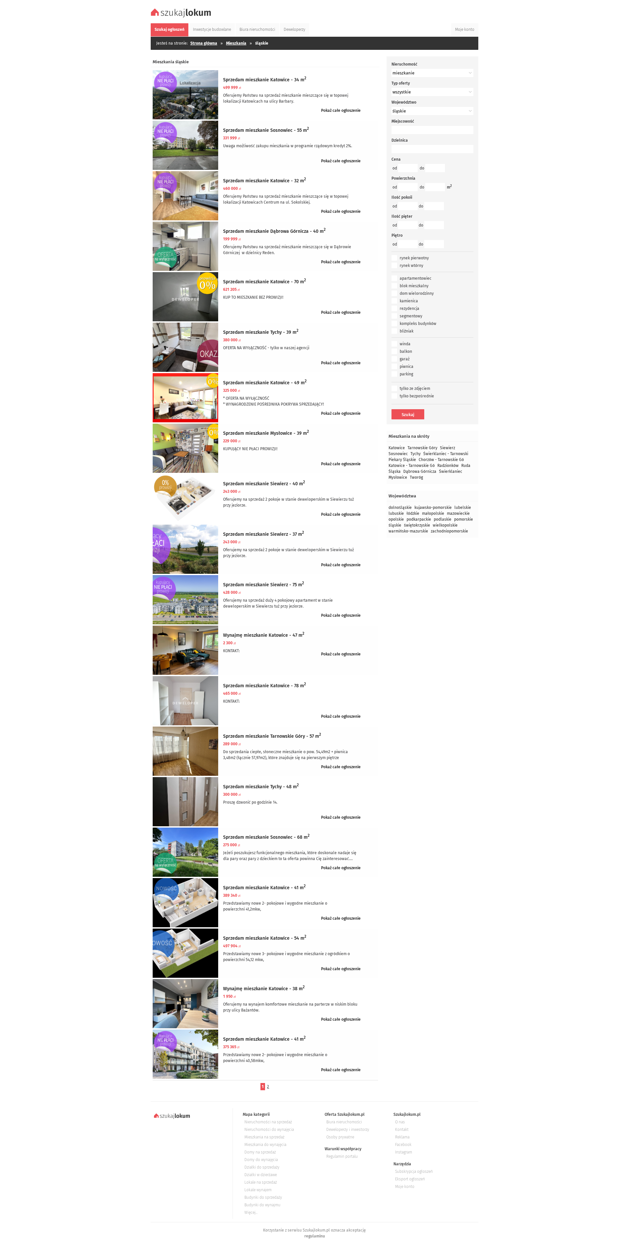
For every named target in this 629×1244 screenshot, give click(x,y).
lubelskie (462, 507)
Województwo (403, 102)
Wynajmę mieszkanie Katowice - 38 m (264, 989)
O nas (400, 1122)
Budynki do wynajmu (262, 1205)
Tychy (415, 453)
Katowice (397, 448)
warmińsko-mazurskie (408, 531)
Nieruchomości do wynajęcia (269, 1129)
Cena (396, 159)
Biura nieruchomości (344, 1122)
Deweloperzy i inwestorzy (347, 1129)
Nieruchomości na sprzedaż (268, 1122)
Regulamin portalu (342, 1156)
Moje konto (404, 1186)
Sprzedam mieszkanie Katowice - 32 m (264, 181)
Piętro (397, 235)
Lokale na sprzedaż (260, 1182)
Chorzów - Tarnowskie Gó (441, 459)
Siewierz (447, 448)
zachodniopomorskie (449, 531)
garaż (405, 359)
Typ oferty (400, 83)
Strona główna (203, 43)
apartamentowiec (415, 278)
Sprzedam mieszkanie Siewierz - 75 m (263, 585)
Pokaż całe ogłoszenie (341, 110)
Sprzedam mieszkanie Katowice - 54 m (264, 938)
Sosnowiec (398, 453)
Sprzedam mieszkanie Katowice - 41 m (264, 888)
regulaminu (314, 1236)
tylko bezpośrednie (417, 396)
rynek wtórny (411, 265)
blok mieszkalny (414, 286)
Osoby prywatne (340, 1137)
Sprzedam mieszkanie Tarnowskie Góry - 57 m (272, 736)
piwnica (406, 366)
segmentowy (411, 316)
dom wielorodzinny (417, 293)
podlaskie (442, 519)
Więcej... (250, 1212)
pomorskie (463, 519)
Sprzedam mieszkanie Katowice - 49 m (265, 383)
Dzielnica (399, 140)
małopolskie (433, 513)
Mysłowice (398, 477)
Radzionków (448, 465)
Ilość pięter (401, 216)
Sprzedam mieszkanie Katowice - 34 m (264, 80)
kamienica (409, 301)
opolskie (396, 519)
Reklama (402, 1137)
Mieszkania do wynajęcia (265, 1144)
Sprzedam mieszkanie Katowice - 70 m (264, 282)
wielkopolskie (445, 525)
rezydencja (409, 308)
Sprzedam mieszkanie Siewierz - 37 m (263, 534)
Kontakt (402, 1129)
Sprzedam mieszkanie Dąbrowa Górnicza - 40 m (274, 231)
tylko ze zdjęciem (415, 388)
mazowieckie (458, 513)
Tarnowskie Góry (422, 448)
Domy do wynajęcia (261, 1159)
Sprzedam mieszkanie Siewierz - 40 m (264, 484)
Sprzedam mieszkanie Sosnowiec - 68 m (266, 837)
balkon (406, 351)
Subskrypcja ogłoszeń (414, 1171)
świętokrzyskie (417, 525)
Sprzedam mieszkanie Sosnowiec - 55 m (266, 130)
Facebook (403, 1144)
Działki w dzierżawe (260, 1175)
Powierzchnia (403, 178)
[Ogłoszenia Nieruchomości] (182, 16)
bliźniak (406, 331)
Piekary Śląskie (402, 459)
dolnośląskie (400, 507)
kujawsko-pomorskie (433, 507)
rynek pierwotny (414, 258)
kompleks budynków (418, 323)
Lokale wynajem (258, 1190)
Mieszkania (236, 43)
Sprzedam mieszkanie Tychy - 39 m (260, 332)
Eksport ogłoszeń (410, 1179)
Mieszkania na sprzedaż (264, 1137)
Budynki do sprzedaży (263, 1197)
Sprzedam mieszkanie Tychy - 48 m (261, 787)
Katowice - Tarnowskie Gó (412, 465)
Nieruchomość (404, 64)
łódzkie (413, 513)
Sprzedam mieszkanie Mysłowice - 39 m (266, 433)
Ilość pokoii (401, 197)
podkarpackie (419, 519)
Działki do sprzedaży (261, 1167)
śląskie (395, 525)
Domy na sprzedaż (260, 1152)
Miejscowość (402, 121)
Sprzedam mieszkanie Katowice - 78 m (264, 686)
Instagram (403, 1152)
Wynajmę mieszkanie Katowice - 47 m (263, 635)
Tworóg (416, 477)
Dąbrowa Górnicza (419, 471)
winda (405, 344)
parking (406, 374)
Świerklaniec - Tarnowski (445, 453)
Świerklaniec (450, 471)
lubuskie (396, 513)
